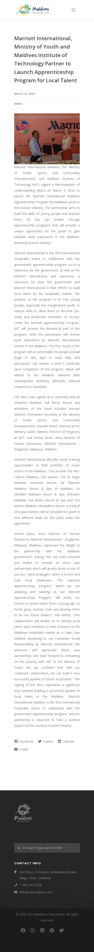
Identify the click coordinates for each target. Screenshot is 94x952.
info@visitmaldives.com (36, 892)
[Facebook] (23, 930)
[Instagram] (32, 930)
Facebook (25, 741)
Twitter (47, 741)
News (18, 104)
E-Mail (23, 749)
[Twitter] (61, 930)
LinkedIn (68, 741)
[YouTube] (71, 930)
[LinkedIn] (42, 930)
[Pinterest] (51, 930)
